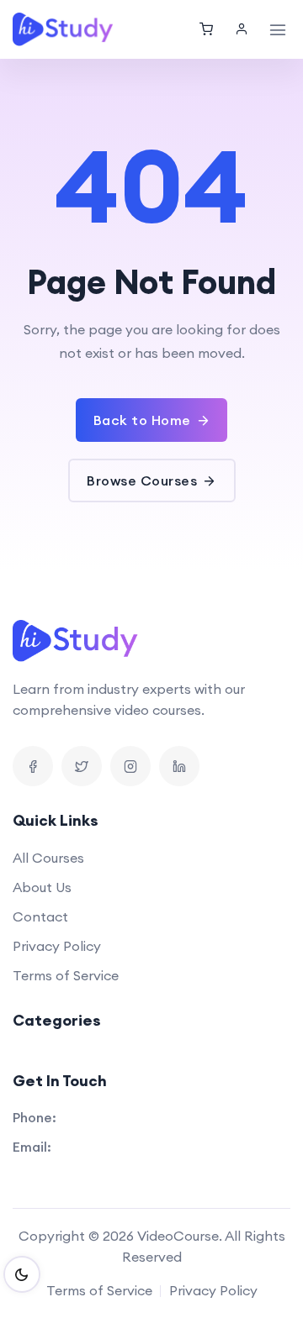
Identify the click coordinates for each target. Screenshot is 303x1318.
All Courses (48, 857)
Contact (40, 916)
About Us (42, 887)
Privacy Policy (57, 945)
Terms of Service (66, 975)
